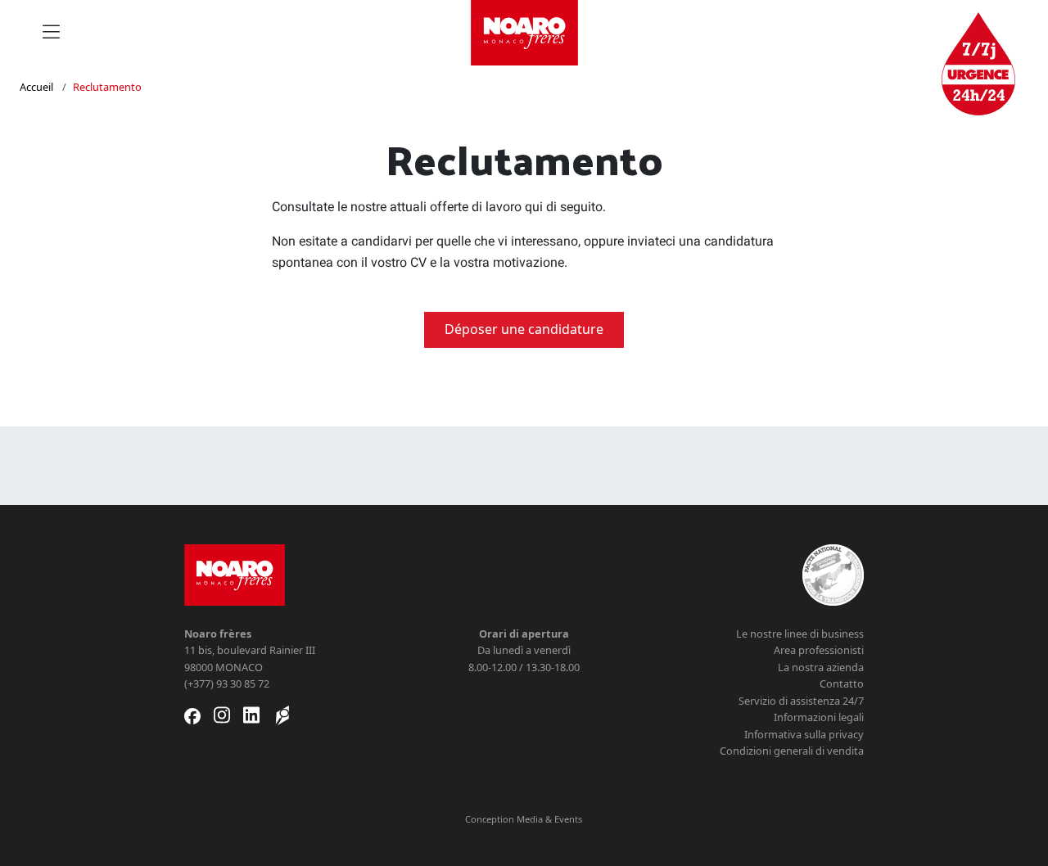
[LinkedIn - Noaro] (251, 715)
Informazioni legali (819, 717)
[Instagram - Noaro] (222, 715)
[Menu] (51, 32)
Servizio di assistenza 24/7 (801, 700)
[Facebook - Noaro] (192, 715)
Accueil (36, 86)
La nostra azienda (821, 667)
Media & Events (549, 819)
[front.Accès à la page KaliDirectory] (282, 715)
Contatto (842, 683)
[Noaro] (234, 573)
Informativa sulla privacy (804, 734)
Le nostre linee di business (800, 633)
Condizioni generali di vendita (792, 750)
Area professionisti (819, 650)
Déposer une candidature (524, 329)
